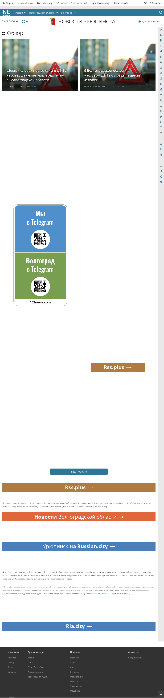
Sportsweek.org (101, 2)
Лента (11, 667)
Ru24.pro (7, 2)
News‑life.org (44, 2)
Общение (75, 690)
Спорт (73, 667)
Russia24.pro (122, 593)
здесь (69, 578)
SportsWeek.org (79, 593)
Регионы (74, 671)
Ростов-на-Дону (35, 671)
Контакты (133, 652)
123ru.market (79, 2)
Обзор (15, 33)
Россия (31, 657)
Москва (31, 662)
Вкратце (12, 671)
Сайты (73, 662)
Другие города (36, 652)
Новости (74, 657)
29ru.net (62, 2)
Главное (12, 657)
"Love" (98, 593)
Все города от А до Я (38, 676)
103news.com (48, 593)
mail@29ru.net (135, 657)
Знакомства (76, 686)
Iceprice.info (121, 2)
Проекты (75, 652)
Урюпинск (14, 652)
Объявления (76, 676)
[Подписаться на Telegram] (145, 3)
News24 (105, 593)
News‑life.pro (25, 2)
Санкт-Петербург (36, 667)
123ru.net (156, 2)
